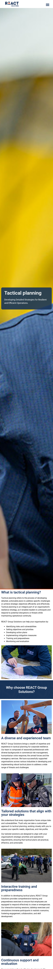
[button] (47, 4)
